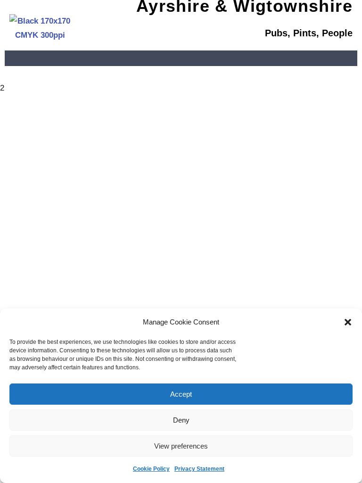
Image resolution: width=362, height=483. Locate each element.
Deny (181, 420)
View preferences (181, 446)
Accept (181, 394)
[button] (348, 322)
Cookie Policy (151, 469)
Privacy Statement (199, 469)
